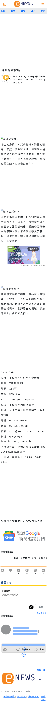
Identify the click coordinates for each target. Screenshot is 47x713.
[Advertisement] (23, 38)
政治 (33, 10)
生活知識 (17, 79)
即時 (3, 10)
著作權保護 (9, 696)
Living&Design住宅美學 (32, 76)
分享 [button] (41, 649)
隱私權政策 (41, 613)
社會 (23, 10)
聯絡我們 (43, 698)
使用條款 (21, 696)
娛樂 (13, 10)
